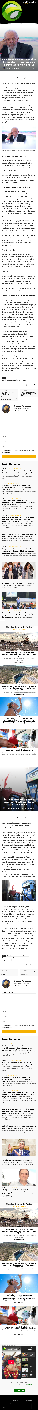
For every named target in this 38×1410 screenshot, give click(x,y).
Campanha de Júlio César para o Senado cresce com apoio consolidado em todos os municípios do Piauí (18, 551)
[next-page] (21, 762)
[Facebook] (26, 385)
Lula (33, 378)
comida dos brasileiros (13, 378)
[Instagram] (19, 1390)
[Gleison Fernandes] (4, 68)
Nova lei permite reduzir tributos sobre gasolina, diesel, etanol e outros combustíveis (19, 751)
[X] (30, 385)
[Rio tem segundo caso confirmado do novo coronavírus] (19, 570)
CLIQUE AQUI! (29, 1385)
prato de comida (21, 380)
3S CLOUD (27, 1398)
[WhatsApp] (34, 385)
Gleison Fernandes (13, 68)
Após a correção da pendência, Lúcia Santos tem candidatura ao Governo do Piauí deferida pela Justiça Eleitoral (18, 519)
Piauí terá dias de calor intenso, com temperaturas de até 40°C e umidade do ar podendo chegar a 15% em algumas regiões (19, 720)
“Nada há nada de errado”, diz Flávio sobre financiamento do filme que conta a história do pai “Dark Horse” (18, 503)
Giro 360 (4, 483)
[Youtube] (23, 1390)
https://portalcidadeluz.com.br (21, 408)
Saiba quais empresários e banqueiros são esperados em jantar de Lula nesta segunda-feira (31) (18, 488)
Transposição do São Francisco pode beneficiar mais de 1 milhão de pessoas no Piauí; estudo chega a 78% (19, 688)
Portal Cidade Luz (11, 380)
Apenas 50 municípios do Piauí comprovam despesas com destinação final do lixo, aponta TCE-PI (19, 654)
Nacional (4, 581)
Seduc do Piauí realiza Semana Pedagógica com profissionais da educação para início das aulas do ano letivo (18, 615)
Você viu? (5, 468)
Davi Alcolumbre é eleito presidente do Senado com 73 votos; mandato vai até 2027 (28, 394)
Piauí (3, 380)
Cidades (4, 532)
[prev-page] (16, 762)
